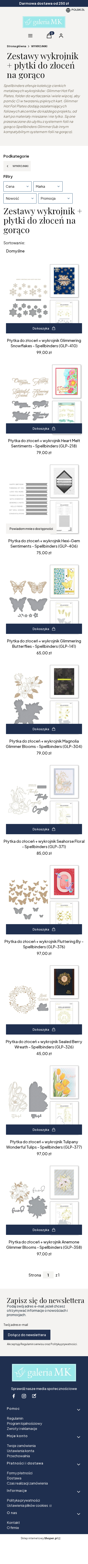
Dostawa (14, 1478)
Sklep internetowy (39, 1538)
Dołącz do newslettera (27, 1334)
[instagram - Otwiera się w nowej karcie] (23, 1396)
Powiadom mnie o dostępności (31, 529)
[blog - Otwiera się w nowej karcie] (34, 1396)
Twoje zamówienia (21, 1445)
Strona (35, 1275)
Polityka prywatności (23, 1500)
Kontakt (13, 1522)
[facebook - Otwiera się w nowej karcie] (13, 1396)
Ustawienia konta (20, 1450)
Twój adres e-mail (15, 1324)
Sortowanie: (14, 243)
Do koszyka (41, 328)
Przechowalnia (18, 1456)
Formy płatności (19, 1473)
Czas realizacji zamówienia (27, 1483)
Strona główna (16, 46)
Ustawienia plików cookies (28, 1505)
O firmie (13, 1527)
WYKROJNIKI (39, 46)
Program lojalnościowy (24, 1423)
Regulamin (15, 1418)
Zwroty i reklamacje (22, 1428)
